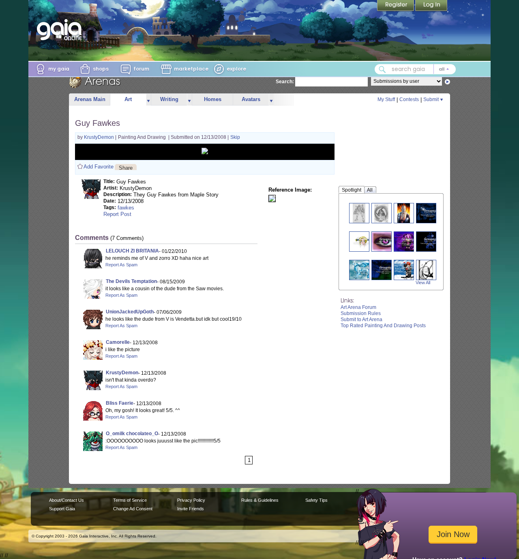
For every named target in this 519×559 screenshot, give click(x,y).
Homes (212, 99)
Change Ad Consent (132, 508)
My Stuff (386, 99)
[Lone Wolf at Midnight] (385, 270)
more (148, 100)
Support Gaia (62, 508)
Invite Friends (190, 508)
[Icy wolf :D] (363, 270)
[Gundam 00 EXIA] (359, 213)
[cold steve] (403, 213)
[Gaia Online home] (61, 29)
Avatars (251, 99)
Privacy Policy (191, 500)
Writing (169, 99)
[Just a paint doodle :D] (363, 241)
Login (431, 6)
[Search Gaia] (382, 69)
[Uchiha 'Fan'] (381, 213)
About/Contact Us (66, 500)
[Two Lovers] (407, 270)
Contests (409, 99)
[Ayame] (407, 241)
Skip (235, 137)
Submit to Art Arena (361, 319)
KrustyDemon (99, 137)
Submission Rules (361, 313)
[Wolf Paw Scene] (430, 241)
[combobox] (415, 69)
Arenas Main (89, 99)
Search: (285, 81)
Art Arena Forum (358, 307)
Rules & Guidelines (260, 500)
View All (423, 282)
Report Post (117, 214)
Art (128, 99)
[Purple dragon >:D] (385, 241)
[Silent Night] (430, 213)
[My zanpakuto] (426, 270)
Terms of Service (130, 500)
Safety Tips (316, 500)
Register (396, 6)
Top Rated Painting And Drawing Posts (383, 325)
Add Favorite (99, 167)
